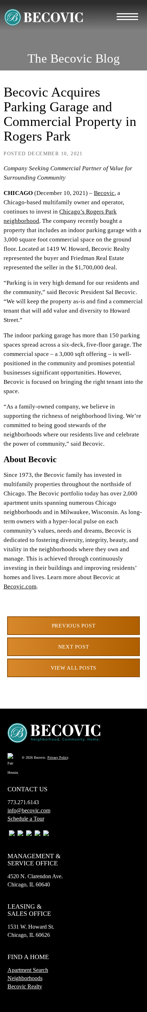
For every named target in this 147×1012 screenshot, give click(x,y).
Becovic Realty (24, 986)
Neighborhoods (24, 978)
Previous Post (74, 626)
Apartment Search (27, 970)
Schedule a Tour (25, 819)
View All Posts (74, 668)
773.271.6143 (23, 802)
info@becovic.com (28, 810)
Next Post (73, 647)
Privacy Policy (57, 757)
